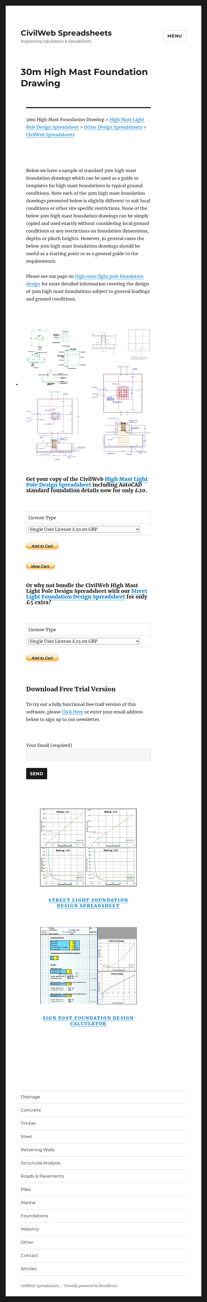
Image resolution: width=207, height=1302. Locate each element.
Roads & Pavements (42, 1176)
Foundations (34, 1215)
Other (27, 1242)
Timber (28, 1123)
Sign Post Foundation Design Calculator (88, 1020)
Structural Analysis (40, 1163)
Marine (28, 1202)
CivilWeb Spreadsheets (66, 32)
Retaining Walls (37, 1149)
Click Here (72, 712)
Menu (174, 36)
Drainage (30, 1096)
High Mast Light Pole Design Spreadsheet (87, 482)
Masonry (30, 1229)
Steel (26, 1136)
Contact (29, 1255)
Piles (26, 1189)
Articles (29, 1268)
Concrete (31, 1110)
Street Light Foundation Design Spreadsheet (86, 594)
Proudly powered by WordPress (91, 1286)
